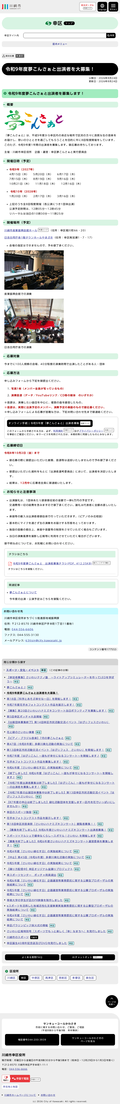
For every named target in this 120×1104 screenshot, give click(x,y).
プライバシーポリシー (96, 431)
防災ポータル (87, 6)
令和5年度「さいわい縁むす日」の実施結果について (42, 863)
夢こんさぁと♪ (19, 687)
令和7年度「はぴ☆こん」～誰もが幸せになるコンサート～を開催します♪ (56, 756)
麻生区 (90, 978)
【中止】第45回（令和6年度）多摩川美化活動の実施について (49, 857)
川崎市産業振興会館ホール (26, 230)
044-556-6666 (18, 1069)
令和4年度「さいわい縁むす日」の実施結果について (42, 851)
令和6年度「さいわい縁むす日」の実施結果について (42, 767)
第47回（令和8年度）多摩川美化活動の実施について (43, 744)
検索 (112, 35)
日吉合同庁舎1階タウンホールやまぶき (28, 237)
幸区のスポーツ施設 (22, 812)
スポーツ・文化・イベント (26, 670)
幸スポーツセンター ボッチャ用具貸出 (35, 875)
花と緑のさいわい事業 (24, 732)
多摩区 (76, 978)
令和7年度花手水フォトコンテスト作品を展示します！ (44, 705)
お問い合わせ (48, 1095)
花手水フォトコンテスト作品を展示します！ (37, 818)
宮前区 (63, 978)
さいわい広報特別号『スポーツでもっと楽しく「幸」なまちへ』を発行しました (59, 931)
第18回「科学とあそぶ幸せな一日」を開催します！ (42, 699)
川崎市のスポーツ (22, 937)
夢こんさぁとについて (23, 592)
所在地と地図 (10, 1086)
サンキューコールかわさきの (88, 1039)
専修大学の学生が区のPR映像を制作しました (38, 900)
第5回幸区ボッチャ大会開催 (27, 716)
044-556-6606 (22, 629)
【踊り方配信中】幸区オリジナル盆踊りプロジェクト (43, 869)
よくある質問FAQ (32, 957)
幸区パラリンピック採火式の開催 (30, 925)
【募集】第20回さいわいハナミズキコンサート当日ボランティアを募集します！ (60, 710)
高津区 (49, 978)
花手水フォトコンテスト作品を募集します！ (37, 761)
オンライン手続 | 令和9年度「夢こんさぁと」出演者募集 (49, 423)
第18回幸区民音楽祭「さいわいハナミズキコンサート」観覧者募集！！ (54, 824)
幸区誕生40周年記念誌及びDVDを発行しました (40, 943)
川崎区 (11, 978)
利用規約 (63, 431)
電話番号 (32, 1040)
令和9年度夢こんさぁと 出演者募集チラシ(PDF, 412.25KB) (61, 563)
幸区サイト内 (11, 35)
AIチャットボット (87, 957)
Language (102, 9)
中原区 (36, 978)
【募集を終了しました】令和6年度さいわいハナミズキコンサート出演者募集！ (60, 830)
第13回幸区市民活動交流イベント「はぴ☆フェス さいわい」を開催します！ (59, 750)
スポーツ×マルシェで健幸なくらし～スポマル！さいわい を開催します (54, 836)
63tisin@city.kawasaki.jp (43, 640)
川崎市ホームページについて (20, 1095)
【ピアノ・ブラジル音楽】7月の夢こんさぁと (38, 738)
